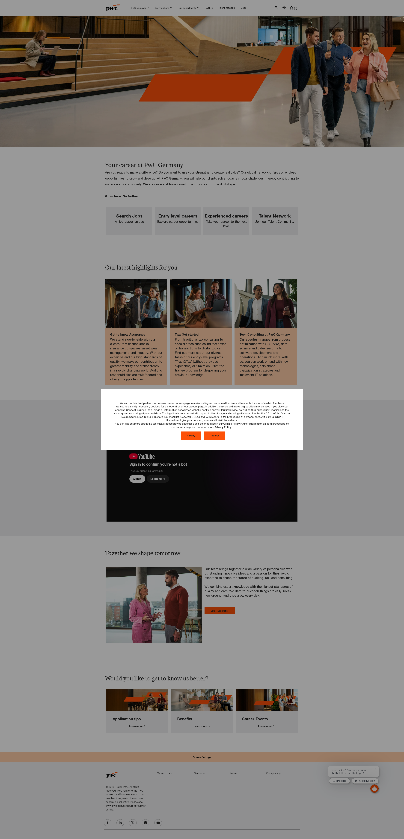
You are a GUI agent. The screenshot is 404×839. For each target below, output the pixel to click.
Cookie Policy (231, 423)
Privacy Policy (223, 426)
